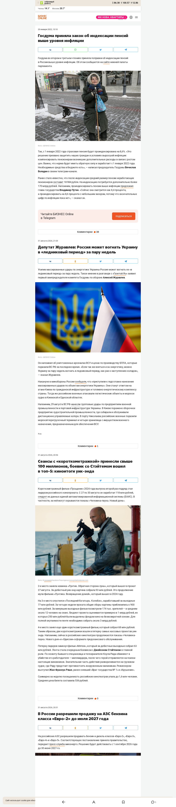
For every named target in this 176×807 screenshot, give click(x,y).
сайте (106, 62)
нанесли (75, 404)
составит (58, 182)
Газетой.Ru (120, 273)
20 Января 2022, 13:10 (48, 29)
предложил (127, 186)
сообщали (80, 381)
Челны (41, 8)
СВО (40, 434)
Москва (55, 8)
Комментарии (88, 232)
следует (42, 496)
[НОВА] (110, 17)
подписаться (124, 216)
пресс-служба (57, 744)
